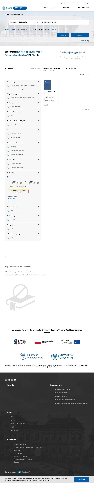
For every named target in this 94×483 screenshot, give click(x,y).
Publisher (13, 427)
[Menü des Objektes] (56, 81)
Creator (12, 420)
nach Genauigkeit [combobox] (55, 68)
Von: (9, 181)
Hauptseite (10, 385)
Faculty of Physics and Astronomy (65, 400)
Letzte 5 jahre (11, 201)
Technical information (21, 456)
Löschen (63, 35)
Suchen (79, 35)
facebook (25, 472)
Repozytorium (83, 7)
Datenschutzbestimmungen (41, 480)
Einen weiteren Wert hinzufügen (16, 29)
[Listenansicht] (53, 70)
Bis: (26, 181)
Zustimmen (81, 479)
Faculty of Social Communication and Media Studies (71, 403)
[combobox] (64, 22)
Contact (16, 462)
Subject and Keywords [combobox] (18, 22)
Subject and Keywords (17, 423)
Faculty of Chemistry (60, 393)
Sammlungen (49, 7)
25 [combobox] (74, 68)
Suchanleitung (84, 40)
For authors (18, 453)
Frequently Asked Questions (23, 459)
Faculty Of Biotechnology (62, 389)
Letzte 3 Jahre (11, 198)
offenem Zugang (50, 29)
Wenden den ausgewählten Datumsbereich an (18, 191)
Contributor (14, 430)
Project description (20, 444)
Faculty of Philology (60, 396)
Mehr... (23, 89)
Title (11, 416)
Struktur (46, 104)
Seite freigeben (75, 3)
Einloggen (87, 3)
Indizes (66, 7)
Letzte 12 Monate (12, 196)
